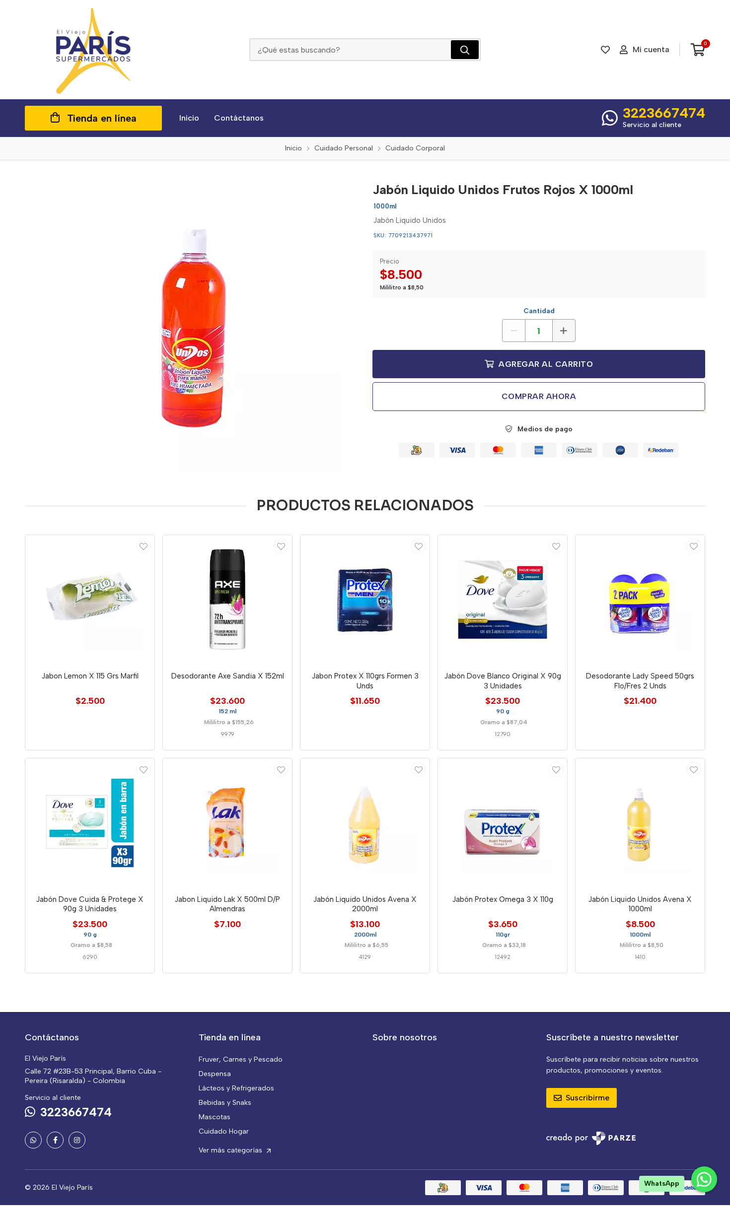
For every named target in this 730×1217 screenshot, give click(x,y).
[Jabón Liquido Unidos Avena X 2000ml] (365, 822)
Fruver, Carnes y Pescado (241, 1059)
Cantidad (539, 311)
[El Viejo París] (93, 49)
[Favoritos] (605, 49)
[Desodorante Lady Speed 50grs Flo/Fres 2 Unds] (640, 599)
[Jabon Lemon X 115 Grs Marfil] (89, 599)
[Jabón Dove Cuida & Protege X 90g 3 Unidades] (89, 822)
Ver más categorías (231, 1150)
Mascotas (214, 1117)
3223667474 (664, 113)
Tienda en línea (102, 118)
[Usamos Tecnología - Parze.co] (591, 1138)
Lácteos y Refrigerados (236, 1088)
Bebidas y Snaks (225, 1102)
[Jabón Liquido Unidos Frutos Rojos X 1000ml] (191, 324)
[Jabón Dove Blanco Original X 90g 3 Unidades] (502, 599)
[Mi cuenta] (143, 546)
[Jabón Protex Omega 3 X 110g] (502, 822)
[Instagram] (77, 1140)
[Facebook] (55, 1140)
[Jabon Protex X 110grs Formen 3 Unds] (365, 599)
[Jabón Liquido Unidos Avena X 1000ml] (640, 822)
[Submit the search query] (465, 49)
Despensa (215, 1074)
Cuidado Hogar (224, 1131)
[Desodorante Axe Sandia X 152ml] (227, 599)
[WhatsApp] (33, 1140)
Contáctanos (239, 118)
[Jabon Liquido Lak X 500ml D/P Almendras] (227, 822)
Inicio (189, 118)
